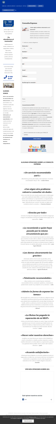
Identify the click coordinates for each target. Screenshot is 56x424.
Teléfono (25, 76)
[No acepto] (54, 419)
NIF (23, 64)
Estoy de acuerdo (28, 421)
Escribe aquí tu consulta (29, 82)
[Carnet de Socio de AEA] (8, 20)
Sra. (31, 48)
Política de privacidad (44, 413)
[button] (15, 10)
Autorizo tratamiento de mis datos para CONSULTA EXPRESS (36, 133)
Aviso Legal (29, 413)
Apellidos (25, 58)
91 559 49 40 (10, 77)
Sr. (24, 48)
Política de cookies (35, 413)
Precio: (23, 99)
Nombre (24, 51)
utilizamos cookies (33, 417)
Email (24, 70)
